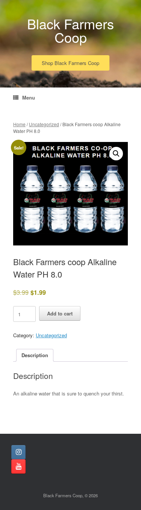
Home (19, 124)
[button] (116, 153)
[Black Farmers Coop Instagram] (18, 452)
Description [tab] (34, 355)
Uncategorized (44, 124)
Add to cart (60, 313)
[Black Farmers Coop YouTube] (18, 466)
